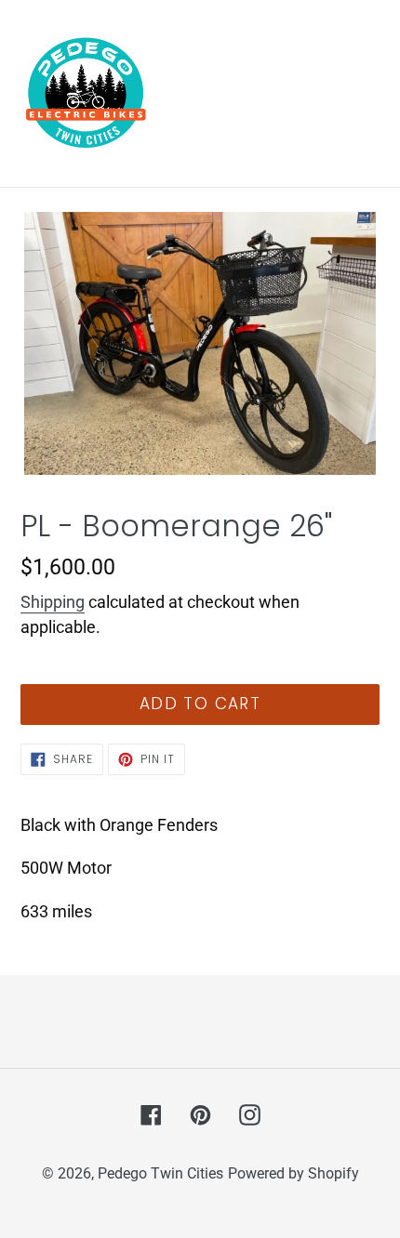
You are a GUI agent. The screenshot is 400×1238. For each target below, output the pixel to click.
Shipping (52, 602)
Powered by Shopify (293, 1173)
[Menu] (367, 93)
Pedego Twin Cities (160, 1173)
